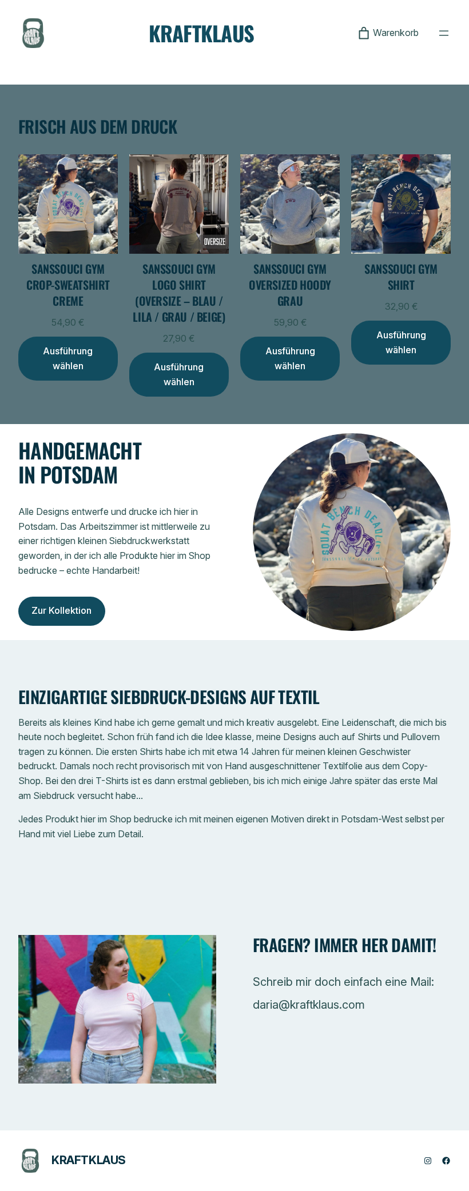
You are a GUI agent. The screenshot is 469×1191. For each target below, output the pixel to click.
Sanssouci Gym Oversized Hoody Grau (290, 285)
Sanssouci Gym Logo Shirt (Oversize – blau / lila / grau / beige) (179, 293)
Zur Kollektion (61, 610)
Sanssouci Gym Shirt (401, 277)
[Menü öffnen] (444, 33)
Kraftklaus (202, 33)
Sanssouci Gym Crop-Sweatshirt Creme (68, 285)
